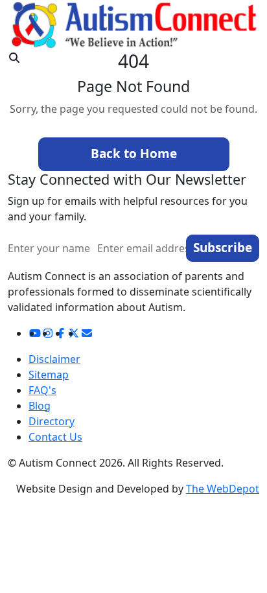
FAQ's (42, 390)
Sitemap (49, 374)
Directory (52, 421)
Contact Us (55, 437)
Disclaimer (54, 359)
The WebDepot (222, 489)
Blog (40, 406)
